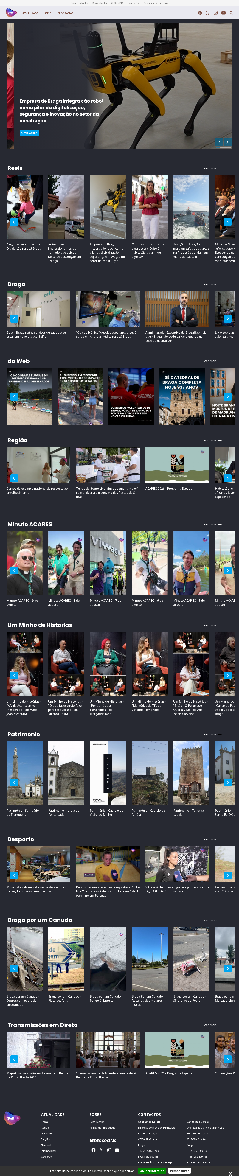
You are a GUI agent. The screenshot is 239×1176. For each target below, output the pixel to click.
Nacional (46, 1145)
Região (45, 1127)
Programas (65, 13)
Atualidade (30, 13)
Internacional (48, 1150)
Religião (45, 1139)
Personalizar (179, 1171)
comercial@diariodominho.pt (156, 1162)
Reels (47, 13)
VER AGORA (24, 133)
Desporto (46, 1133)
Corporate (47, 1156)
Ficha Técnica (97, 1122)
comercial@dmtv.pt (199, 1162)
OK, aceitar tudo (152, 1171)
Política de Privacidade (102, 1127)
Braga (44, 1122)
